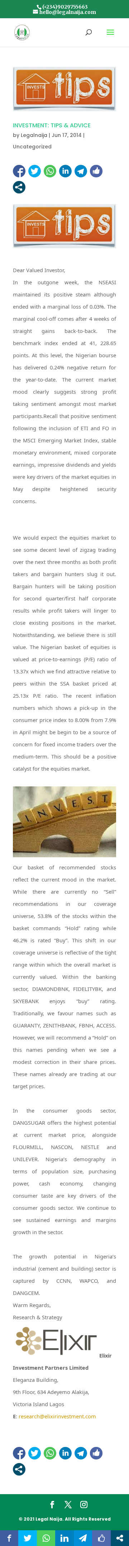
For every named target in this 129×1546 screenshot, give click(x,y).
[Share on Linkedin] (65, 171)
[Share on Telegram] (81, 171)
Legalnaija (34, 135)
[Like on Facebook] (96, 171)
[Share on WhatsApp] (50, 171)
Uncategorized (32, 146)
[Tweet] (34, 171)
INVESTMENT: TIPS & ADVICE (52, 125)
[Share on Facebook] (19, 171)
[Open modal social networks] (19, 187)
